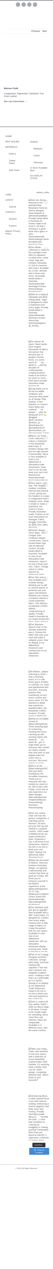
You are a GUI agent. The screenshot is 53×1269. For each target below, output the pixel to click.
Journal (12, 207)
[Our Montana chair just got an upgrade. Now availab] (39, 929)
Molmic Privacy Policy (12, 232)
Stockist (13, 219)
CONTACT (10, 212)
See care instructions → (15, 101)
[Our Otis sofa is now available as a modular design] (39, 599)
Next (44, 31)
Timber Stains (12, 162)
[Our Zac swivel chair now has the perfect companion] (39, 835)
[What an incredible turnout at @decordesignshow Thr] (39, 740)
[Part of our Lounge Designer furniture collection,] (39, 976)
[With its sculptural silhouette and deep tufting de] (39, 316)
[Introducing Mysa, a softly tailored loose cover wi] (39, 1118)
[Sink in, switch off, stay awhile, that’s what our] (39, 1023)
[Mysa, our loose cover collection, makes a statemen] (39, 457)
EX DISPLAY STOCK (36, 177)
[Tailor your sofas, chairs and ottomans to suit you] (39, 1070)
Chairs (37, 155)
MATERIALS (11, 147)
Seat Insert (14, 170)
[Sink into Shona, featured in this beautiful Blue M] (39, 222)
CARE (8, 194)
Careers (13, 226)
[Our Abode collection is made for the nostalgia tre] (39, 269)
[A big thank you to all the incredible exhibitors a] (39, 410)
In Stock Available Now (38, 169)
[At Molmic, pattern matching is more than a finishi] (39, 693)
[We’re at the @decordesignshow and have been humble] (39, 788)
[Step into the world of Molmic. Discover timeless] (39, 882)
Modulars (38, 148)
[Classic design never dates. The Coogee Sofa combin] (39, 552)
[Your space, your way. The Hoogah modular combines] (39, 505)
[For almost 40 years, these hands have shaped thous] (39, 363)
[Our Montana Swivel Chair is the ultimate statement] (39, 646)
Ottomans (38, 162)
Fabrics (12, 154)
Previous (35, 31)
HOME (8, 136)
